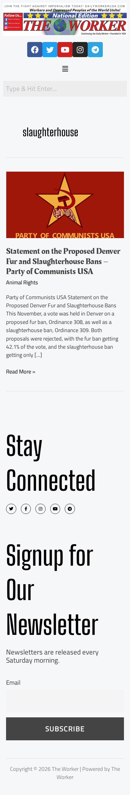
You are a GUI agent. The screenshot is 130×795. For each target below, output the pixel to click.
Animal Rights (22, 282)
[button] (65, 68)
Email (13, 682)
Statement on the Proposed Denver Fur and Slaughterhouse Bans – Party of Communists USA (63, 261)
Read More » (20, 371)
